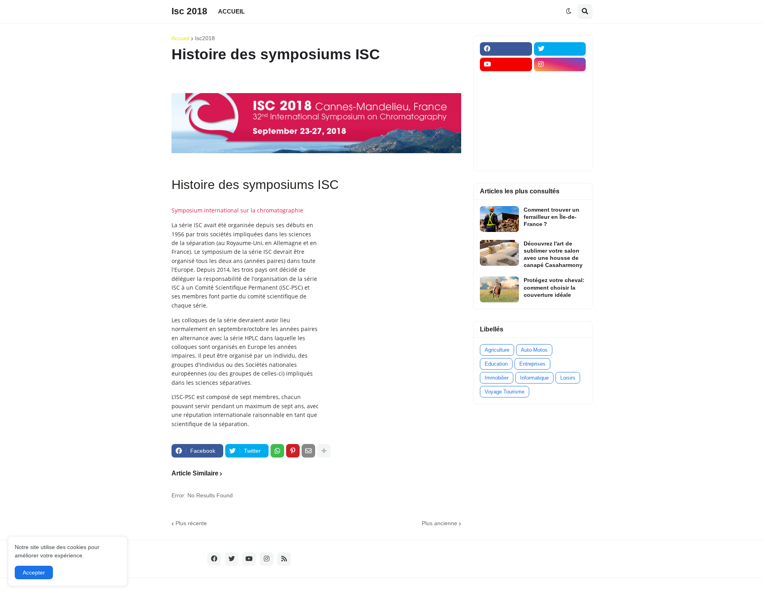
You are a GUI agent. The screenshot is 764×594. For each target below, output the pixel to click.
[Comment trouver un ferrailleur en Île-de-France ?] (499, 219)
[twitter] (560, 49)
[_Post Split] (560, 95)
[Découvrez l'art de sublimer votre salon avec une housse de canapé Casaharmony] (499, 253)
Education (496, 364)
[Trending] (560, 126)
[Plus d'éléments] (324, 451)
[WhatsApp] (277, 451)
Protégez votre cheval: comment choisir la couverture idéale (554, 287)
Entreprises (532, 364)
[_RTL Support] (506, 126)
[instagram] (560, 64)
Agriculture (497, 350)
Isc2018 (205, 38)
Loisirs (567, 378)
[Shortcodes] (506, 157)
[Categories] (506, 142)
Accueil (180, 38)
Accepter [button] (34, 572)
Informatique (534, 378)
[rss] (284, 559)
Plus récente (191, 523)
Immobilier (497, 378)
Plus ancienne (439, 523)
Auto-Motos (534, 350)
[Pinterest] (293, 451)
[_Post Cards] (506, 95)
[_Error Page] (560, 111)
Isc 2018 (189, 11)
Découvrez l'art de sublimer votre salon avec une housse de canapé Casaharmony (553, 254)
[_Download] (506, 111)
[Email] (308, 451)
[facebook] (506, 49)
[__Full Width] (506, 80)
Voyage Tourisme (504, 392)
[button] (568, 11)
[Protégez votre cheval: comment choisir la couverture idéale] (499, 289)
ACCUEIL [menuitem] (231, 11)
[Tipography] (560, 142)
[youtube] (506, 64)
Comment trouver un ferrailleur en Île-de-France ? (551, 216)
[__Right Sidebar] (560, 80)
